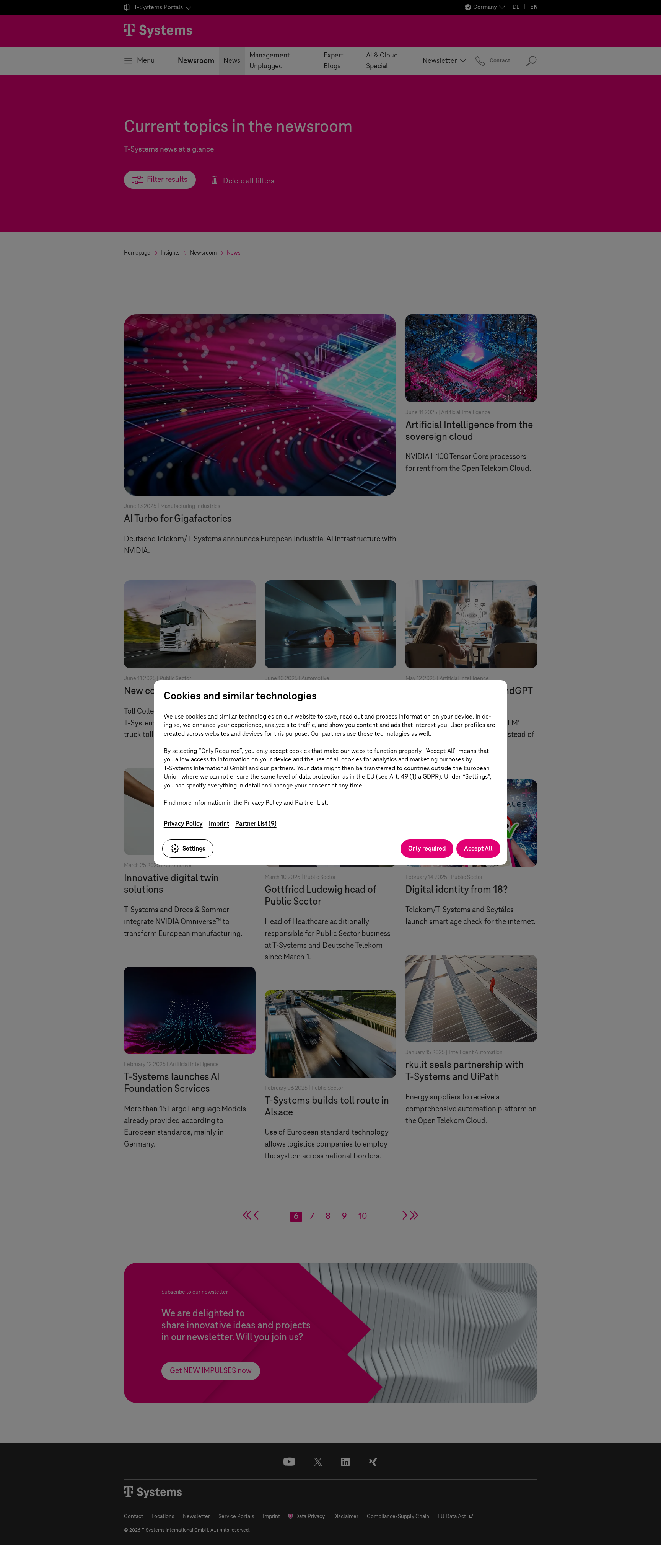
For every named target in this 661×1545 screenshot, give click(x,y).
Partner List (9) (256, 824)
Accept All (478, 848)
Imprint (219, 824)
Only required (427, 848)
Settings (193, 848)
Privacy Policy (183, 824)
